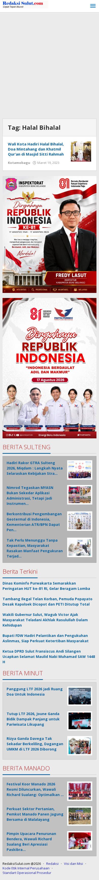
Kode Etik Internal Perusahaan (26, 868)
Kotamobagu (19, 162)
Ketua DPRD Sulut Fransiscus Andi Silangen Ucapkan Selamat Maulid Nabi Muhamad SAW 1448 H (49, 656)
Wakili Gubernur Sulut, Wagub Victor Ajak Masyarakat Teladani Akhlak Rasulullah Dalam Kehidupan (45, 620)
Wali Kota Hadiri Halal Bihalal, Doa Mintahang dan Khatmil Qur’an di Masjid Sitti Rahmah (36, 149)
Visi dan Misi (73, 863)
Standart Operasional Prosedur (27, 872)
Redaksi (52, 863)
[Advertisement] (49, 64)
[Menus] (92, 6)
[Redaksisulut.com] (25, 4)
